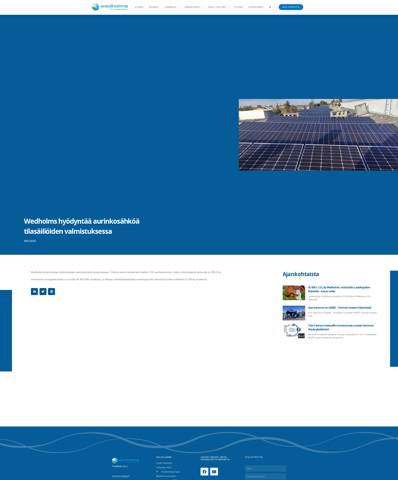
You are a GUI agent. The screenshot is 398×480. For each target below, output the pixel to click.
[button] (34, 291)
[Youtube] (214, 471)
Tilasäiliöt (170, 7)
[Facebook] (204, 471)
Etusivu (139, 7)
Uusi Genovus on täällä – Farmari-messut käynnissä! (339, 307)
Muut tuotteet (217, 7)
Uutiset (238, 7)
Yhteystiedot (256, 7)
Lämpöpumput (192, 7)
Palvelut (154, 7)
